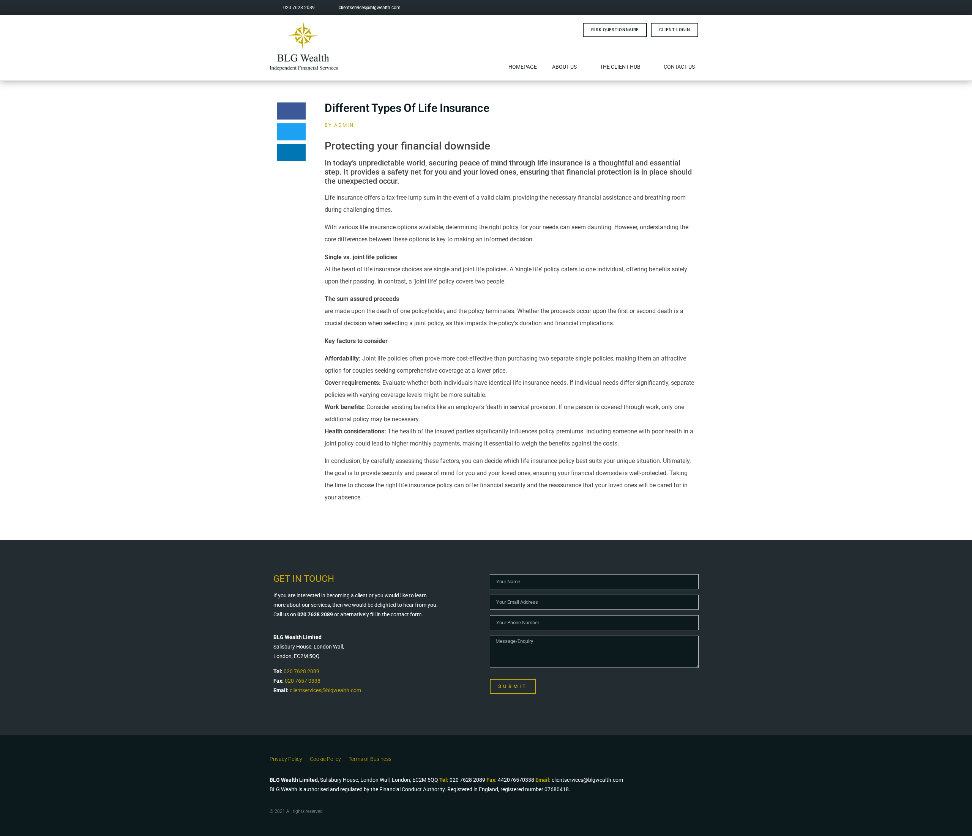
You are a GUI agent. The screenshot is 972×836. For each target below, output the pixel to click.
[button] (291, 111)
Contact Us (679, 67)
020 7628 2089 (301, 671)
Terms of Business (370, 759)
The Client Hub (620, 67)
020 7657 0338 (302, 681)
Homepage (522, 67)
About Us (564, 67)
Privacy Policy (286, 759)
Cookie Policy (325, 759)
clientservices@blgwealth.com (325, 690)
